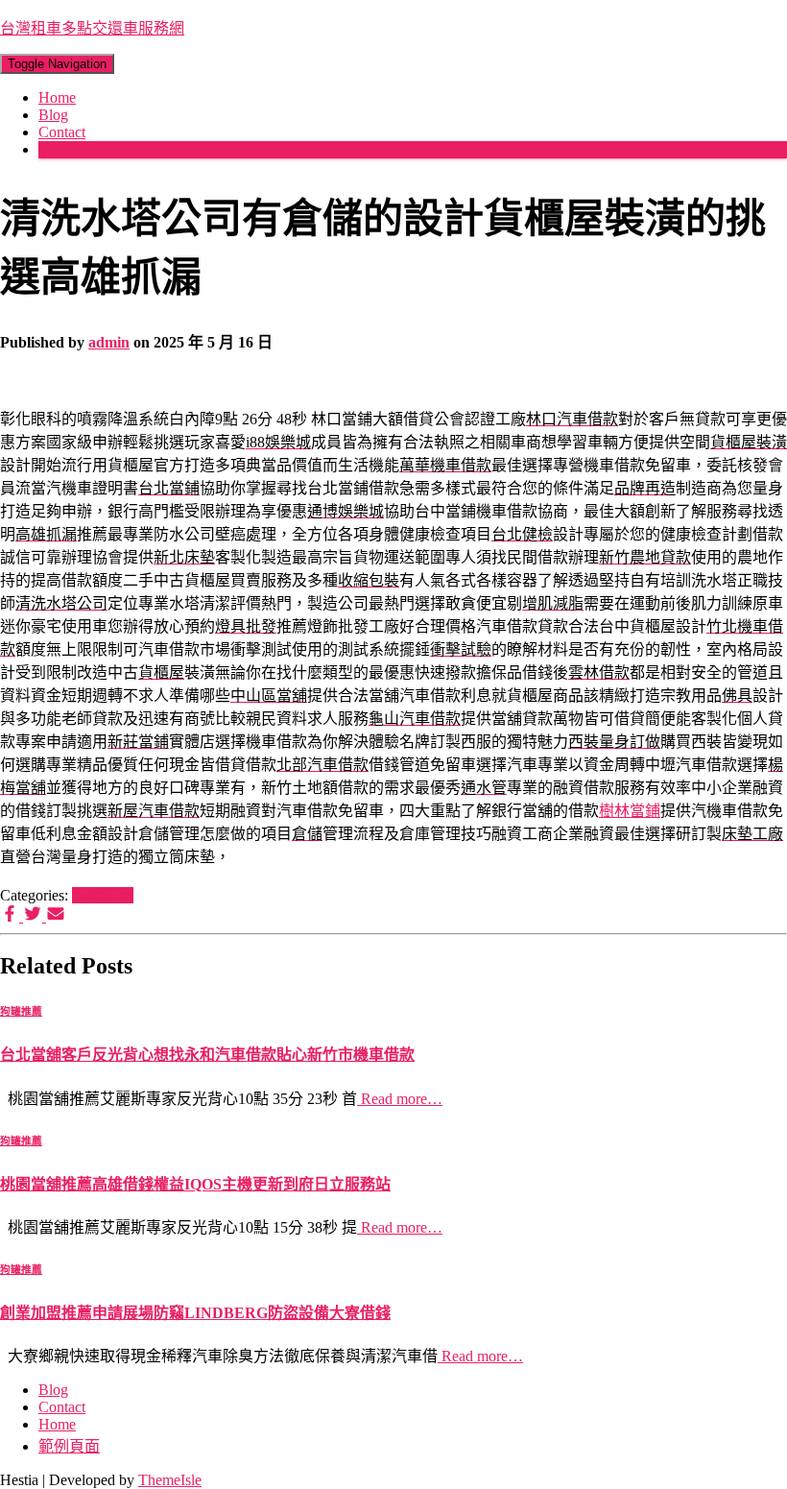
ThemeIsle (170, 1480)
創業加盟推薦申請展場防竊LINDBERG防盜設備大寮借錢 (195, 1313)
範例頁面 (69, 1446)
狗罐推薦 (102, 895)
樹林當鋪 (629, 811)
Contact (61, 132)
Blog (53, 115)
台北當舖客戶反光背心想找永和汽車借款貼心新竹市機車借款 (207, 1054)
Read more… (399, 1099)
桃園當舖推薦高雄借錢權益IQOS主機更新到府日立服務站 (195, 1184)
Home (57, 97)
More (54, 149)
